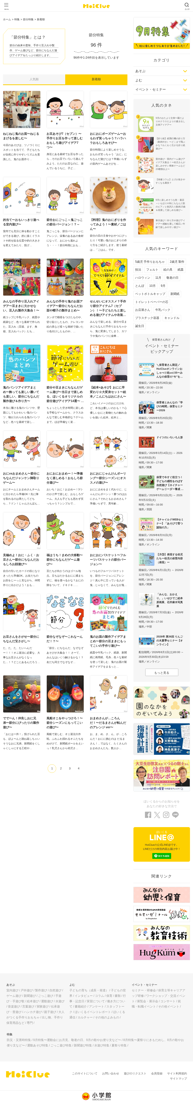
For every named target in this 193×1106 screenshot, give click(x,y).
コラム (99, 995)
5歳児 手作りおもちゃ (150, 261)
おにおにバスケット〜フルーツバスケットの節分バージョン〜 (108, 559)
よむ (138, 80)
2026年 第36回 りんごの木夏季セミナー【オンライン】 (169, 640)
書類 (118, 995)
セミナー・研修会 (144, 990)
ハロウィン (142, 277)
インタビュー (84, 995)
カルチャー (85, 1017)
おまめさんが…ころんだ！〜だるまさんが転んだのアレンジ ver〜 (108, 723)
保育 (109, 995)
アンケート (96, 1006)
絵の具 (167, 269)
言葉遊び (28, 1006)
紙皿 (181, 269)
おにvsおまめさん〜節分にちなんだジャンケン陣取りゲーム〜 (21, 478)
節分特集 (28, 19)
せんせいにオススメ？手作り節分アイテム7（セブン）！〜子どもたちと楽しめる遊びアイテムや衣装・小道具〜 (108, 308)
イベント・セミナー (150, 89)
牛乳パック (162, 309)
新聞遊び (30, 995)
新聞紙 (174, 293)
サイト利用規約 (177, 1073)
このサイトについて (84, 1073)
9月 (163, 285)
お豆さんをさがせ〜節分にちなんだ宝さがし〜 (21, 639)
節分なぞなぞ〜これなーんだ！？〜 (65, 639)
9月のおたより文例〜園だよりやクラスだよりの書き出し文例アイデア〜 (170, 121)
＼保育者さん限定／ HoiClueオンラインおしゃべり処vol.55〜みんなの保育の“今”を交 (169, 370)
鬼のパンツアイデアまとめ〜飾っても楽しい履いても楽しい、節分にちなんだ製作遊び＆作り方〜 (21, 394)
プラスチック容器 (147, 317)
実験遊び (43, 1006)
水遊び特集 (101, 1045)
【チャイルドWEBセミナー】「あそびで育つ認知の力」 (170, 523)
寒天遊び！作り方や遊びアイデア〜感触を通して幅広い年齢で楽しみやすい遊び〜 (170, 224)
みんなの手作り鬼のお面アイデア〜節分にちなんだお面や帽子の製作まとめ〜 (65, 306)
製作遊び (41, 990)
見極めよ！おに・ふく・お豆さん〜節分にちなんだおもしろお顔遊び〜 (21, 559)
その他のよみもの (107, 1017)
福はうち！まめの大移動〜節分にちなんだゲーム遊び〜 (65, 559)
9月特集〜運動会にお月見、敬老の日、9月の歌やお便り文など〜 (77, 1040)
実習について (96, 1001)
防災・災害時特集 (19, 1040)
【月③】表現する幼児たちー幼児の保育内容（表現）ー (169, 558)
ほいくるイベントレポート (93, 1012)
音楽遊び (14, 1006)
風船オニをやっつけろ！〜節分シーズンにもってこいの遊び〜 (65, 723)
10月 (152, 285)
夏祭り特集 (119, 1045)
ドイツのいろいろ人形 (169, 437)
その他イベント (168, 1006)
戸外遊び (27, 990)
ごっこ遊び (45, 995)
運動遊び (47, 1001)
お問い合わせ (110, 1073)
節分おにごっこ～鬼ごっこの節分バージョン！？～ (65, 222)
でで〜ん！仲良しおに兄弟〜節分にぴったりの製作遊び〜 (21, 723)
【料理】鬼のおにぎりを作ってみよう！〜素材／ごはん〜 (108, 224)
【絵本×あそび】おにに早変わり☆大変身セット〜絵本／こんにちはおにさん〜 (108, 392)
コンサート (167, 1001)
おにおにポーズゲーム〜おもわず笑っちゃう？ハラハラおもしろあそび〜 (108, 138)
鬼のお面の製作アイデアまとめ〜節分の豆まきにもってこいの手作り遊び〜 (108, 641)
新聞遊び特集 (83, 1045)
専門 (30, 1022)
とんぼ (139, 285)
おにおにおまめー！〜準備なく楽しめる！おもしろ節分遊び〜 (65, 478)
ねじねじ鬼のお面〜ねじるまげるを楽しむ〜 (21, 136)
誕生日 (139, 326)
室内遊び (12, 990)
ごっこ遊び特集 (61, 1045)
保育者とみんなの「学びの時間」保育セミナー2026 (169, 406)
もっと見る (161, 672)
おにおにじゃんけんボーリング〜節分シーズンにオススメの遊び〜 (108, 478)
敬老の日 (172, 277)
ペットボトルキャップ (150, 293)
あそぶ (140, 71)
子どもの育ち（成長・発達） (89, 990)
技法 (138, 269)
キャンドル (171, 317)
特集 (17, 19)
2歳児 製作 (177, 261)
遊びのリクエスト (135, 1073)
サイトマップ (178, 1078)
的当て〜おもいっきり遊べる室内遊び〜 (21, 222)
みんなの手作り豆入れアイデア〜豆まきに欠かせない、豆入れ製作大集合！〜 (21, 306)
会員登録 (156, 1073)
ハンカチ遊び (33, 1012)
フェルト (152, 269)
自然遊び (55, 990)
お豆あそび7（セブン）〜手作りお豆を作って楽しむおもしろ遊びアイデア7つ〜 (65, 140)
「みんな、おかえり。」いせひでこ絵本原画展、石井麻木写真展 (169, 600)
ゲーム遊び (13, 995)
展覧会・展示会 (147, 1001)
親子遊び (50, 1012)
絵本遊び (33, 1001)
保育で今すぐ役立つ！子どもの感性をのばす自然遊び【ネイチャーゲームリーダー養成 (169, 483)
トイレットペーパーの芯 (151, 302)
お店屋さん (142, 309)
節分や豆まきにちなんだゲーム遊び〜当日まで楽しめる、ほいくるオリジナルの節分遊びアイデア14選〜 (65, 394)
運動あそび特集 (37, 1045)
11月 (158, 277)
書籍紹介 (81, 1006)
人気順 (34, 79)
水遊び (59, 1001)
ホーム (7, 19)
